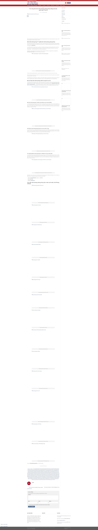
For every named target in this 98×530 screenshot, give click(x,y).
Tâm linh (66, 0)
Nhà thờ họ (57, 5)
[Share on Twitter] (42, 466)
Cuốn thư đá (38, 527)
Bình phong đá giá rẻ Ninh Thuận (37, 475)
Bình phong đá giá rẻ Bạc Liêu (36, 469)
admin (46, 12)
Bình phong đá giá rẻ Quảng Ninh (49, 476)
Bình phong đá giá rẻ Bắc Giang (54, 468)
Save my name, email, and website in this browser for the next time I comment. (39, 504)
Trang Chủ (28, 5)
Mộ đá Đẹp (40, 5)
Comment (29, 494)
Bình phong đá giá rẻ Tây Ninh (45, 477)
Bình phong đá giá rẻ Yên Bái (51, 479)
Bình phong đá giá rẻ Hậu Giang (40, 473)
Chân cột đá (46, 527)
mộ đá (57, 83)
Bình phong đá (42, 527)
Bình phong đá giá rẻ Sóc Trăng (31, 477)
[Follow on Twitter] (69, 0)
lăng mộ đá (53, 83)
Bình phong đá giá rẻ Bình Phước (42, 470)
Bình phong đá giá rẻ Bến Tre (51, 469)
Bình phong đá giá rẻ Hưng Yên (54, 473)
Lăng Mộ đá (35, 5)
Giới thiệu (32, 5)
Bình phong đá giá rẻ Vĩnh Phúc (44, 479)
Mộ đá (31, 527)
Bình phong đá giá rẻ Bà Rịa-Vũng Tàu (46, 468)
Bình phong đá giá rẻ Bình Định (34, 470)
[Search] (65, 3)
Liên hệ (64, 5)
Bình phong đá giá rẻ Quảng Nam (34, 476)
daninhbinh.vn (33, 180)
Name (29, 501)
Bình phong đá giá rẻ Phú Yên (51, 475)
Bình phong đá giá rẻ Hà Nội (43, 472)
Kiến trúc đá (52, 5)
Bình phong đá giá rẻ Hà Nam (36, 472)
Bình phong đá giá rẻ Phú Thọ (44, 475)
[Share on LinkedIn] (46, 466)
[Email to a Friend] (43, 466)
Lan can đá (53, 527)
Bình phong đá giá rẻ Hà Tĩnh (50, 472)
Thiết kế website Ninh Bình (67, 527)
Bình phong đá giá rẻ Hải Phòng (32, 473)
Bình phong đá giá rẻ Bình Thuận (49, 470)
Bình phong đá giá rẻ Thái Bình (52, 477)
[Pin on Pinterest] (44, 466)
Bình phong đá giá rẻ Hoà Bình (47, 473)
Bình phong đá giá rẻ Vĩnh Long (36, 479)
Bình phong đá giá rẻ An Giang (38, 468)
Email (39, 501)
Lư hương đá (50, 527)
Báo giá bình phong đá (33, 463)
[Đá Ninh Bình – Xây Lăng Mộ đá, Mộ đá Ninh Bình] (33, 3)
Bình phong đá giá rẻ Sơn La (39, 477)
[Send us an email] (70, 0)
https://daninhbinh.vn (62, 520)
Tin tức (60, 0)
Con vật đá (48, 5)
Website (50, 501)
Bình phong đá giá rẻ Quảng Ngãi (41, 476)
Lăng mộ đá (63, 14)
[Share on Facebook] (40, 466)
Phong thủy (63, 0)
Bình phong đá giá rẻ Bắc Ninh (43, 469)
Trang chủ (28, 527)
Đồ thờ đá (44, 5)
